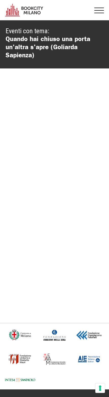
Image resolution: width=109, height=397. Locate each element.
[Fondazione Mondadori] (54, 358)
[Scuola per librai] (20, 358)
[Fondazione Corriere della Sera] (54, 334)
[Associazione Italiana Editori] (89, 358)
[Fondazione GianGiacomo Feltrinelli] (88, 334)
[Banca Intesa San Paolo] (20, 380)
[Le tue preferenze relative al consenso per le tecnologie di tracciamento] (100, 388)
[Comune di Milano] (20, 334)
